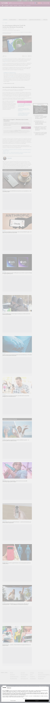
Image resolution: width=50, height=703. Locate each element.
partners (7, 690)
